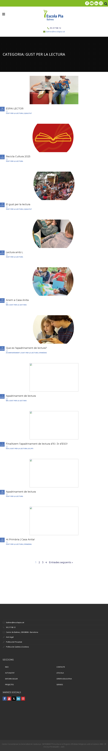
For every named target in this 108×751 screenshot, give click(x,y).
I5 (29, 448)
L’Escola (60, 673)
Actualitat (9, 673)
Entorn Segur (11, 679)
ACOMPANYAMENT (13, 353)
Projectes (9, 684)
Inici (7, 667)
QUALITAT (28, 113)
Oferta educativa (64, 679)
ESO (7, 448)
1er (7, 305)
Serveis (60, 684)
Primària (43, 353)
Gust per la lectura (14, 113)
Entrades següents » (61, 562)
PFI (32, 448)
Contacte (61, 667)
